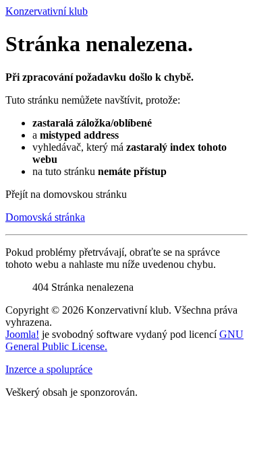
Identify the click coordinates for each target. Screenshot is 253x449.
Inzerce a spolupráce (48, 369)
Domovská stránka (45, 217)
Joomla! (22, 334)
